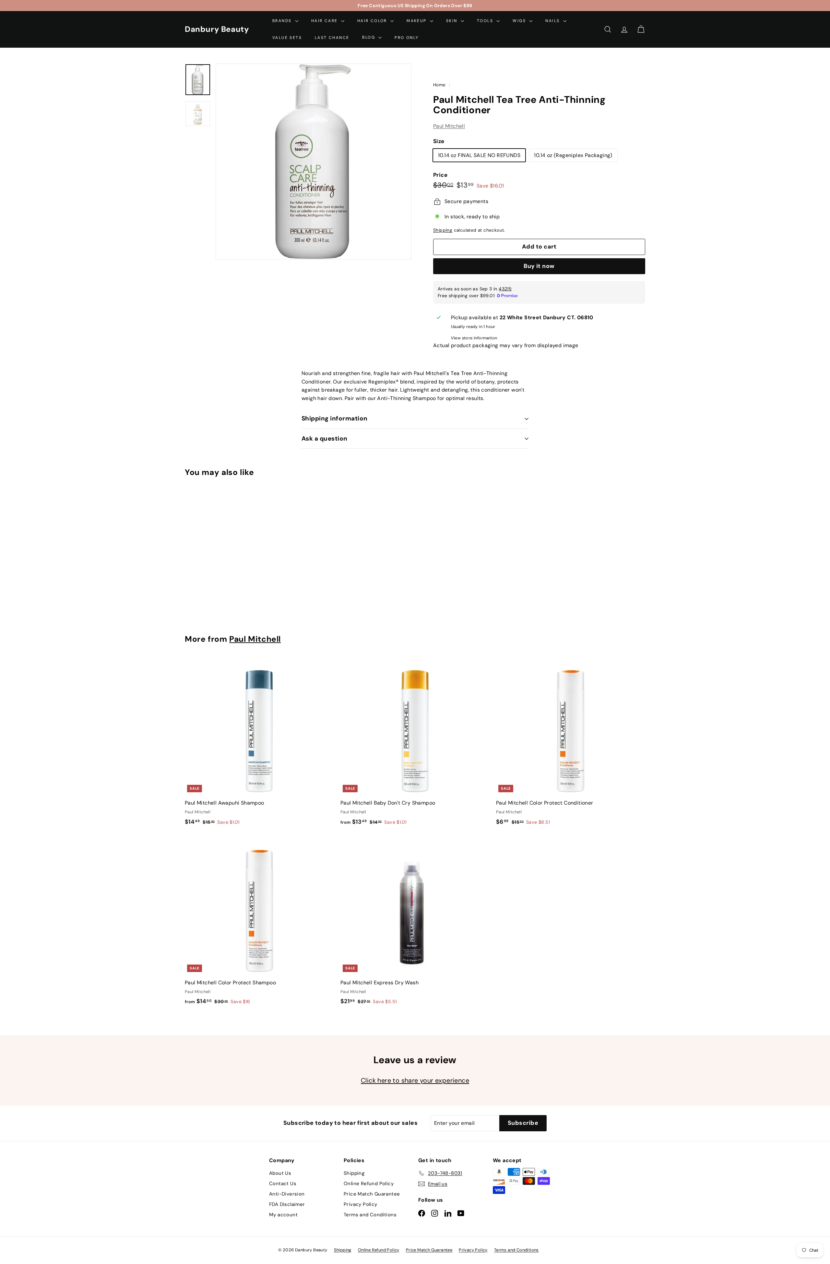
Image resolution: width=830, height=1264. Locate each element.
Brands (282, 20)
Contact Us (282, 1183)
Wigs (520, 20)
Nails (553, 20)
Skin (452, 20)
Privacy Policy (360, 1204)
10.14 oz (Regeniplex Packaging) (573, 155)
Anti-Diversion (287, 1194)
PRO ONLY (407, 37)
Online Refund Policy (369, 1183)
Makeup (417, 20)
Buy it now (539, 266)
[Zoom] (313, 161)
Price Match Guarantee (372, 1194)
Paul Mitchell (449, 126)
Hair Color (373, 20)
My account (283, 1214)
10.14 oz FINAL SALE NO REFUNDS (479, 155)
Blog (369, 37)
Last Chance (332, 37)
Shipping (442, 230)
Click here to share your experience (415, 1080)
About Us (280, 1173)
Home (440, 85)
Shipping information (335, 418)
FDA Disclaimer (287, 1204)
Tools (486, 20)
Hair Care (325, 20)
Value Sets (287, 37)
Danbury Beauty (217, 29)
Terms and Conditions (370, 1214)
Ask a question (325, 438)
